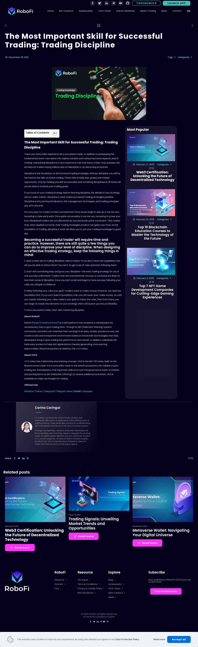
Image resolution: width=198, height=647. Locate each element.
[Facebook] (90, 621)
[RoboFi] (20, 11)
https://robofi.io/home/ (45, 322)
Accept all (179, 639)
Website (28, 391)
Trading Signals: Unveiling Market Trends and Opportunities (94, 523)
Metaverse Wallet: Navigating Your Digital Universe (161, 533)
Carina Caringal (47, 408)
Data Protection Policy (127, 639)
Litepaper (88, 391)
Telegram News (64, 391)
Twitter (39, 391)
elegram (50, 391)
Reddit (77, 391)
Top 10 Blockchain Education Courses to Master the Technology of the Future (152, 233)
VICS (78, 348)
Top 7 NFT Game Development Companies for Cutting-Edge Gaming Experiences (152, 291)
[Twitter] (94, 621)
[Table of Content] (55, 133)
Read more (159, 639)
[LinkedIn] (97, 621)
